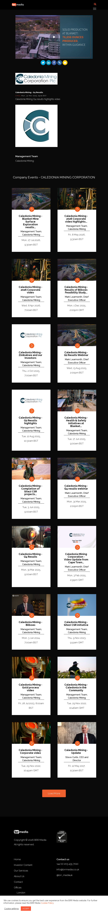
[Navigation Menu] (94, 8)
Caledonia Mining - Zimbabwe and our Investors (30, 355)
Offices (18, 887)
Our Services (21, 870)
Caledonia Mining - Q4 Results (30, 555)
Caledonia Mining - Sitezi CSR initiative (76, 623)
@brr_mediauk (65, 875)
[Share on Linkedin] (48, 62)
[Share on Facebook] (54, 62)
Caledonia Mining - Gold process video (30, 687)
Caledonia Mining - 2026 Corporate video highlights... (76, 219)
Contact (18, 881)
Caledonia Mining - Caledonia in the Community (76, 687)
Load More (54, 793)
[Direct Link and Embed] (59, 62)
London (21, 892)
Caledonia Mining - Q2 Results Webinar (76, 354)
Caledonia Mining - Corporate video (30, 751)
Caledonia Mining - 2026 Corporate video (30, 290)
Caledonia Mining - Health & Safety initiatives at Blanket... (76, 421)
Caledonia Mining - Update (76, 751)
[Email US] (65, 62)
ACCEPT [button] (25, 909)
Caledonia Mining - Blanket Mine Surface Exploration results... (30, 222)
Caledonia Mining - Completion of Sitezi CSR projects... (30, 490)
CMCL (18, 96)
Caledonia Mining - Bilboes (30, 623)
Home (17, 859)
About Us (19, 876)
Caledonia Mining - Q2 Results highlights (30, 420)
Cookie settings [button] (11, 908)
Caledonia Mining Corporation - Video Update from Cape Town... (76, 558)
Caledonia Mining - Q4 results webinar (76, 487)
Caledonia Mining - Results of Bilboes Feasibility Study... (76, 290)
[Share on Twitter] (43, 62)
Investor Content (23, 865)
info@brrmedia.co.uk (68, 869)
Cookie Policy (47, 903)
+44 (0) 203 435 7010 (67, 863)
